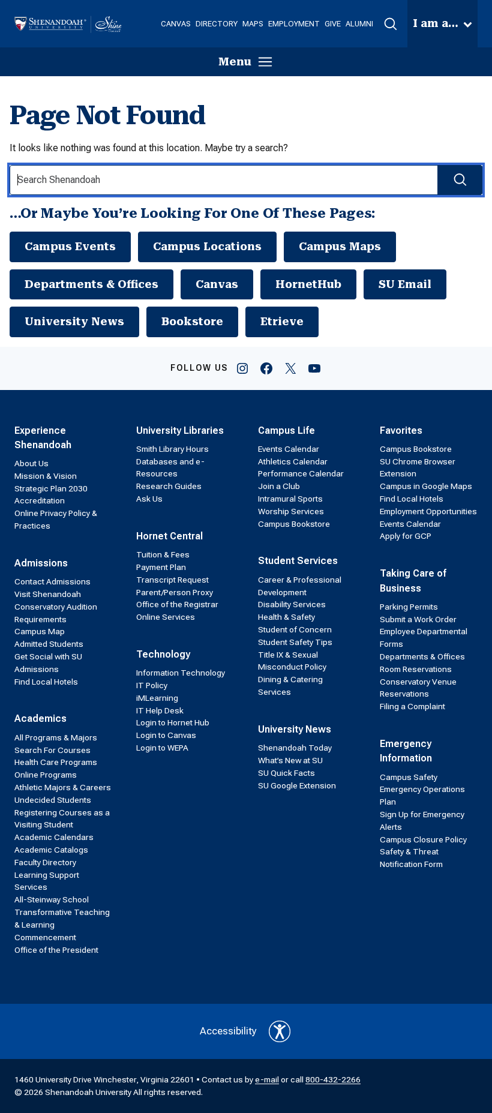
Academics (40, 718)
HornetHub (308, 284)
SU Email (405, 284)
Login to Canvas (166, 735)
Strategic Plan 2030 (51, 488)
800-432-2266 (333, 1079)
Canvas (217, 284)
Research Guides (169, 486)
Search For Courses (52, 750)
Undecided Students (52, 800)
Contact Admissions (52, 581)
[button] (390, 24)
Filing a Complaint (412, 706)
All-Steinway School (51, 899)
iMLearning (157, 698)
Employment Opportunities (428, 511)
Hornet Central (169, 536)
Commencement (45, 937)
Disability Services (292, 604)
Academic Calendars (54, 837)
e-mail (267, 1079)
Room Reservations (416, 669)
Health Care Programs (55, 762)
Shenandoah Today (295, 747)
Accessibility (228, 1031)
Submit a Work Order (418, 619)
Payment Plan (161, 567)
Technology (163, 654)
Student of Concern (295, 629)
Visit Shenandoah (47, 594)
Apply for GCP (405, 536)
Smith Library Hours (172, 449)
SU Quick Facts (286, 773)
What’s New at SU (290, 760)
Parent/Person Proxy (174, 592)
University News (74, 321)
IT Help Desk (160, 710)
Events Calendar (288, 449)
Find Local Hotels (46, 681)
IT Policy (151, 685)
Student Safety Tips (295, 642)
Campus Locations (207, 246)
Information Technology (180, 672)
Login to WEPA (162, 747)
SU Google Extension (297, 785)
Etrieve (282, 321)
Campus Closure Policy (423, 839)
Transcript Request (172, 579)
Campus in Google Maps (426, 486)
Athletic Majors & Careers (62, 787)
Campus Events (70, 246)
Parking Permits (409, 606)
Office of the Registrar (177, 604)
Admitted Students (48, 644)
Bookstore (192, 321)
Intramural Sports (290, 498)
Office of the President (56, 950)
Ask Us (149, 498)
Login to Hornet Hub (172, 722)
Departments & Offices (91, 284)
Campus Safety (408, 777)
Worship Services (291, 511)
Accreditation (39, 500)
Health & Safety (286, 617)
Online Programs (45, 774)
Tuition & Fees (163, 554)
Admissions (41, 563)
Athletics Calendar (293, 461)
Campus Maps (340, 246)
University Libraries (180, 430)
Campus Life (286, 430)
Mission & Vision (45, 476)
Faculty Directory (45, 862)
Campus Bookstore (294, 524)
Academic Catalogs (51, 849)
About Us (31, 463)
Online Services (165, 617)
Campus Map (39, 631)
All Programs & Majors (55, 737)
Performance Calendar (301, 473)
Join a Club (279, 486)
